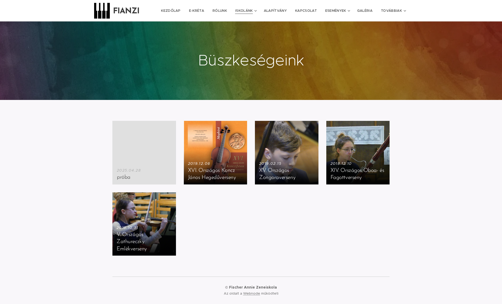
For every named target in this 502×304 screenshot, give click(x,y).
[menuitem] (172, 10)
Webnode (251, 293)
